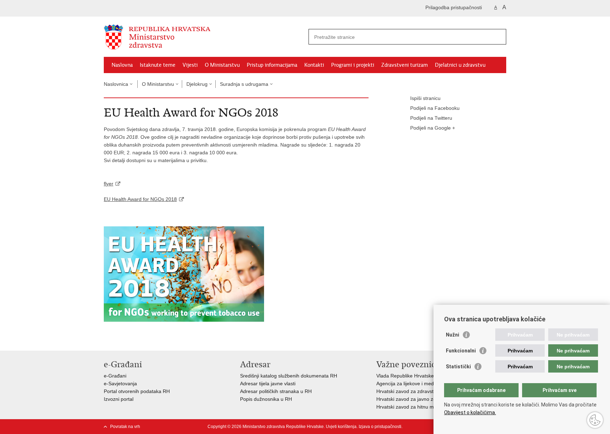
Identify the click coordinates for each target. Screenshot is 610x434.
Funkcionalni (461, 350)
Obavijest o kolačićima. (470, 412)
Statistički (458, 366)
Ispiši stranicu (425, 98)
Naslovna (122, 65)
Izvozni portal (118, 399)
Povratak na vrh (125, 426)
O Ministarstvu (222, 65)
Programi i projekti (352, 65)
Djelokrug (197, 84)
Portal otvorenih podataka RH (137, 391)
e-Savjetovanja (120, 383)
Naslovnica (116, 84)
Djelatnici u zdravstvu (460, 65)
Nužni (452, 335)
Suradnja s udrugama (244, 84)
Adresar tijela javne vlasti (267, 383)
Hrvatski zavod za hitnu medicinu (413, 407)
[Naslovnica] (204, 37)
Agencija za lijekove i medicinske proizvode (424, 383)
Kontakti (314, 65)
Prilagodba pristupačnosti (453, 7)
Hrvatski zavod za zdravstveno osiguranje (422, 391)
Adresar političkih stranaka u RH (276, 391)
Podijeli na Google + (432, 128)
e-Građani (115, 376)
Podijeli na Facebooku (435, 108)
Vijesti (190, 65)
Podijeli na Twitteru (431, 118)
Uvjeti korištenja (341, 426)
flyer (108, 183)
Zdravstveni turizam (404, 65)
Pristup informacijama (272, 65)
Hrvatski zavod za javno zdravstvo (414, 399)
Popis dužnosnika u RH (266, 399)
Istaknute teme (157, 65)
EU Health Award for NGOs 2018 (140, 199)
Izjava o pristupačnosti (380, 426)
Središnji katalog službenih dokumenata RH (288, 376)
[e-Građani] (134, 8)
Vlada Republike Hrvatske (405, 376)
